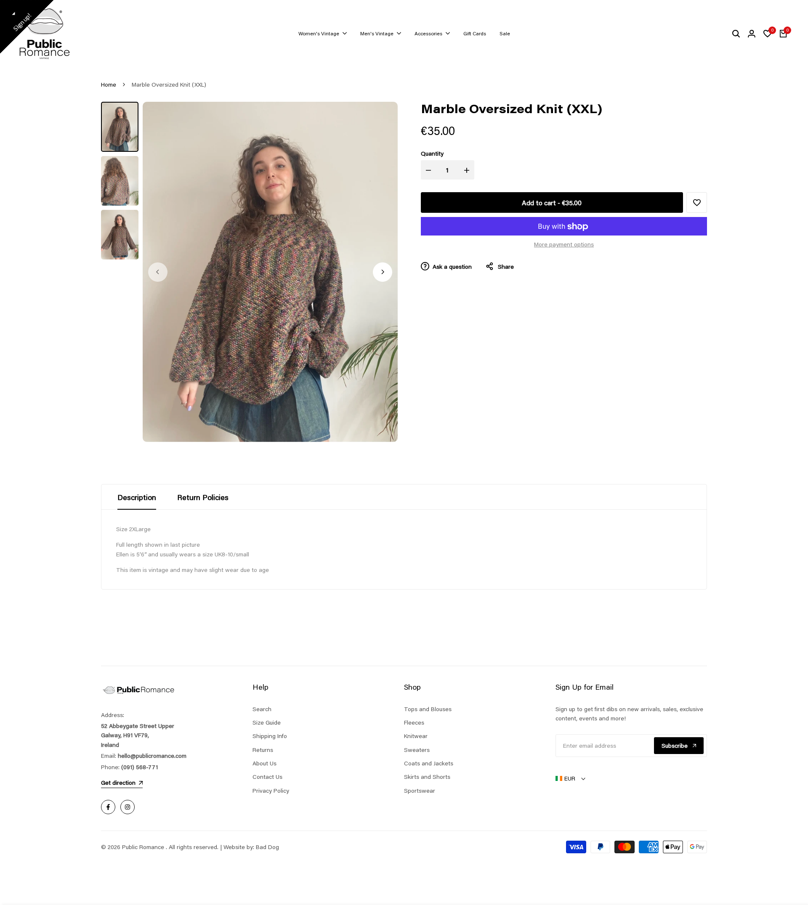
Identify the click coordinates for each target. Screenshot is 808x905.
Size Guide (266, 722)
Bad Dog (267, 847)
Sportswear (419, 790)
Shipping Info (269, 736)
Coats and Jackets (428, 763)
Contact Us (267, 777)
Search (261, 709)
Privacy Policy (270, 790)
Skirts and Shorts (427, 777)
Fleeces (414, 722)
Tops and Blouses (428, 709)
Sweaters (417, 750)
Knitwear (416, 736)
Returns (262, 750)
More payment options (564, 245)
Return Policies (203, 497)
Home (108, 84)
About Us (264, 763)
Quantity (432, 153)
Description (136, 497)
